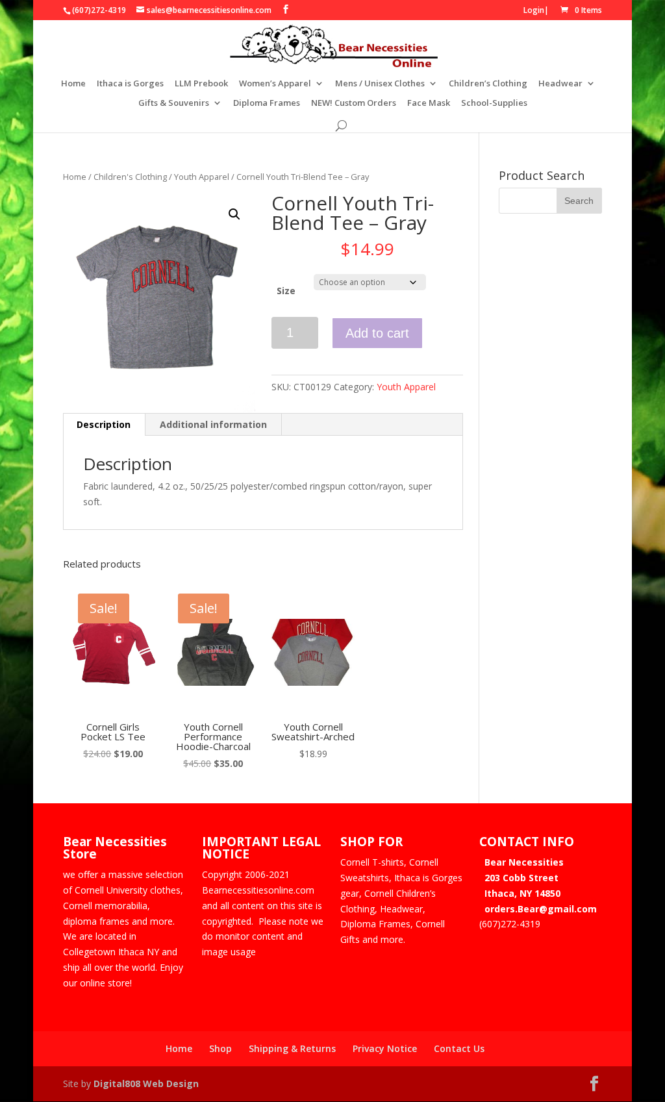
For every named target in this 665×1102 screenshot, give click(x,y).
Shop (220, 1048)
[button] (234, 214)
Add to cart (377, 333)
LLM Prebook (201, 84)
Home (73, 84)
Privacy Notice (385, 1048)
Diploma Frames (266, 103)
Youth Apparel (201, 176)
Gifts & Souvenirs (173, 103)
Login (533, 10)
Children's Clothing (130, 176)
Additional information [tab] (213, 424)
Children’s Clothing (488, 84)
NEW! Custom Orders (353, 103)
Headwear (560, 84)
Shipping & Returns (292, 1048)
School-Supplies (494, 103)
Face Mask (428, 103)
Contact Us (459, 1048)
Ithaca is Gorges (130, 84)
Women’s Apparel (275, 84)
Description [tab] (104, 424)
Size (286, 290)
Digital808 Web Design (146, 1083)
